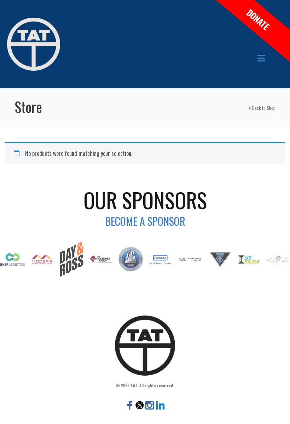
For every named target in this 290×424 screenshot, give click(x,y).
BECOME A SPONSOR (145, 221)
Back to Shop (263, 107)
